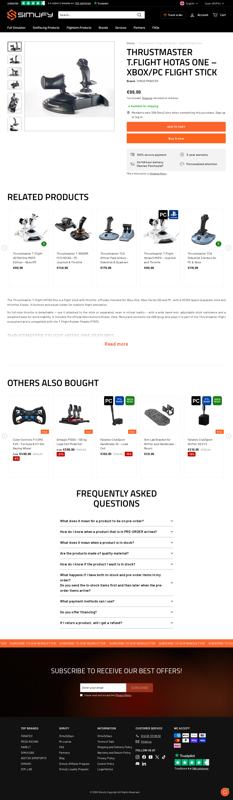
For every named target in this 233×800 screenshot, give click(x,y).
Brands (103, 27)
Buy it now (176, 138)
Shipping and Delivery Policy (114, 747)
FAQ (61, 747)
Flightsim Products (79, 27)
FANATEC (27, 736)
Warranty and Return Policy (114, 752)
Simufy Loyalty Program (74, 769)
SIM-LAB (26, 769)
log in (139, 117)
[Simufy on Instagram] (137, 757)
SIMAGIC (26, 763)
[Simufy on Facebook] (144, 757)
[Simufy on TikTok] (164, 757)
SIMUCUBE (27, 752)
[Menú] (227, 792)
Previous (4, 248)
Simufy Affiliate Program (74, 763)
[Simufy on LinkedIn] (144, 764)
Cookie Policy (105, 763)
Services (120, 27)
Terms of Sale (105, 741)
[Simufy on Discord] (137, 764)
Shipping (147, 98)
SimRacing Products (46, 27)
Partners (139, 27)
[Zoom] (69, 86)
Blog (62, 758)
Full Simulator (16, 27)
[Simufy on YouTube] (151, 757)
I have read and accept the (107, 695)
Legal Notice (105, 769)
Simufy (130, 43)
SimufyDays (66, 736)
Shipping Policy (158, 173)
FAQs (155, 27)
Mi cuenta (65, 741)
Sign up (221, 112)
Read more (116, 344)
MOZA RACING (29, 741)
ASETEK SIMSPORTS (33, 758)
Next (228, 248)
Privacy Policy (123, 695)
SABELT (26, 747)
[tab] (143, 106)
